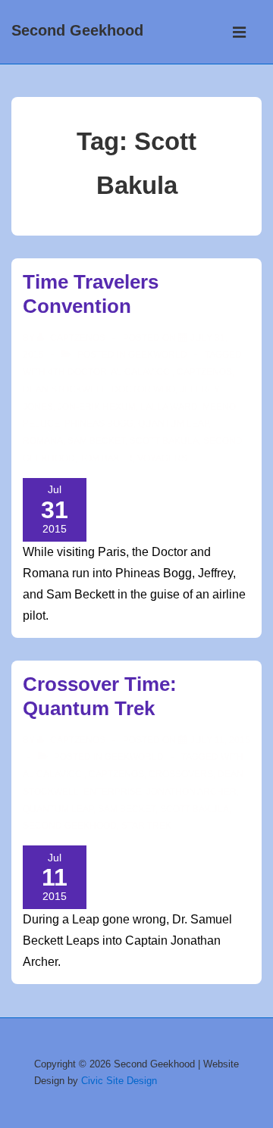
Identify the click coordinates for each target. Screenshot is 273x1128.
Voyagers (162, 458)
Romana (43, 441)
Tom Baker (106, 458)
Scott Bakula (164, 441)
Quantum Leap (173, 423)
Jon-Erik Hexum (97, 407)
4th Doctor (77, 372)
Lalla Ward (169, 407)
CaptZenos (204, 372)
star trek (146, 825)
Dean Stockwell (65, 389)
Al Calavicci (141, 372)
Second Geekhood (77, 30)
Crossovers (181, 774)
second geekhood (70, 825)
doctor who (143, 389)
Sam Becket (96, 441)
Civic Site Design (119, 1080)
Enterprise (112, 791)
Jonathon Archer (191, 791)
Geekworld (157, 354)
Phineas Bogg (98, 423)
